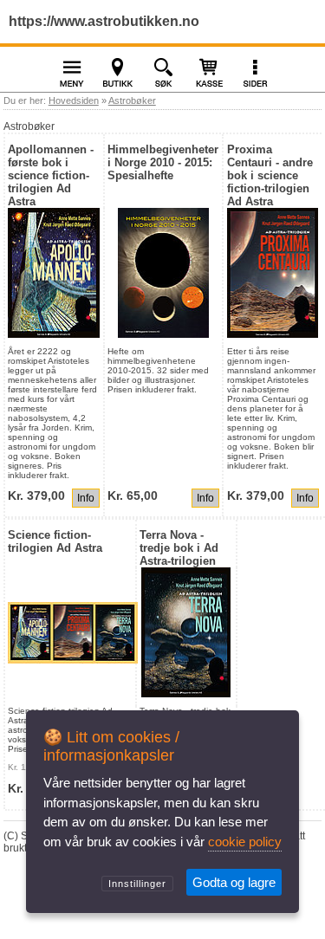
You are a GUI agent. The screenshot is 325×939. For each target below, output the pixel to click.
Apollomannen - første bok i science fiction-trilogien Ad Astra (51, 175)
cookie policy (245, 841)
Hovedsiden (74, 100)
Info (85, 498)
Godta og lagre (234, 882)
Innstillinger (137, 883)
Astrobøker (132, 100)
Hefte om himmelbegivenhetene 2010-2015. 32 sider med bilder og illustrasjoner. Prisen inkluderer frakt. (158, 370)
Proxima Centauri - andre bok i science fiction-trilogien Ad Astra (270, 175)
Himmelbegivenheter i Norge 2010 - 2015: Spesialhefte (162, 162)
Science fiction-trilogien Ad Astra (55, 541)
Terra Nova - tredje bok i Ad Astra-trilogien (179, 547)
